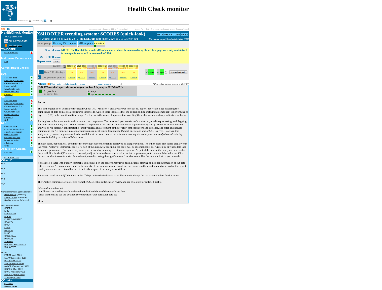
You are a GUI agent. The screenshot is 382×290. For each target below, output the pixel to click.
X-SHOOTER (10, 247)
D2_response (70, 43)
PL (30, 21)
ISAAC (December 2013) (15, 258)
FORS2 (7, 216)
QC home (8, 283)
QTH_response (86, 43)
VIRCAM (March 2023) (14, 274)
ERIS (6, 211)
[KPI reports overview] (6, 45)
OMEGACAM (10, 236)
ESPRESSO (10, 214)
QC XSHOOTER (11, 157)
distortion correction (13, 83)
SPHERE (8, 241)
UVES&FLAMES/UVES (15, 244)
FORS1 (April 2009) (13, 255)
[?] (121, 84)
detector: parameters (13, 80)
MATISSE (8, 230)
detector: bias (10, 78)
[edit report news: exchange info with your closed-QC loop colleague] (56, 61)
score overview (11, 53)
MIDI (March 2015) (12, 261)
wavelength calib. (12, 89)
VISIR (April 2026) (12, 277)
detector (8, 152)
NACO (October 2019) (14, 272)
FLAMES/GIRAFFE (13, 219)
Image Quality (10, 197)
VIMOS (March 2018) (14, 263)
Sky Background (11, 200)
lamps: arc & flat (11, 92)
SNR (6, 120)
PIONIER (8, 239)
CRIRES (8, 208)
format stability (11, 86)
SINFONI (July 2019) (13, 269)
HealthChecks (10, 286)
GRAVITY (8, 222)
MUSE (7, 233)
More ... (42, 200)
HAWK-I (8, 225)
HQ (45, 21)
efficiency (8, 94)
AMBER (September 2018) (16, 266)
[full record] (49, 84)
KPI (6, 61)
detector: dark (10, 126)
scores (122, 108)
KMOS (7, 228)
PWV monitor (10, 194)
